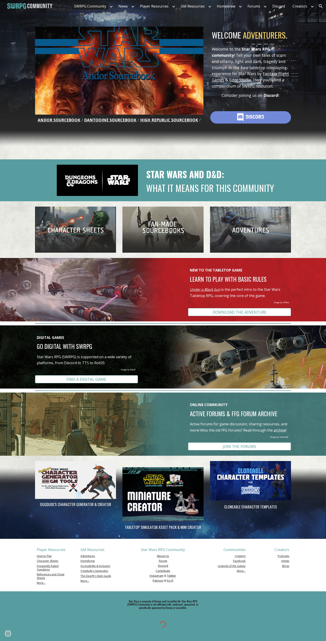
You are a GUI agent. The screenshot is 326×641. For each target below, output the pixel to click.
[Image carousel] (119, 71)
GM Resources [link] (193, 6)
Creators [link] (300, 6)
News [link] (123, 6)
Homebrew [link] (226, 6)
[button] (320, 6)
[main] (119, 120)
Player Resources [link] (154, 6)
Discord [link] (278, 6)
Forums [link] (253, 6)
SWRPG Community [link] (90, 6)
